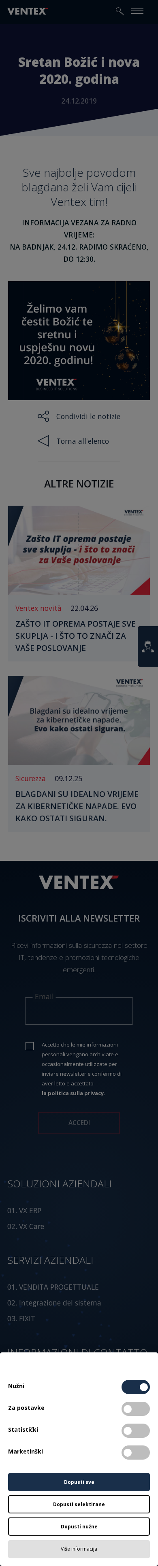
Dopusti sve (79, 1482)
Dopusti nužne (79, 1526)
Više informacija (79, 1548)
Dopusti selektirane (79, 1504)
